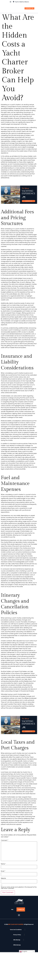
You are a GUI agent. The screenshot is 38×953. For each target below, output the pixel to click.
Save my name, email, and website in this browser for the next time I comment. (19, 888)
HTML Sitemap (17, 945)
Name (3, 864)
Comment (4, 840)
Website (3, 878)
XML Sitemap (16, 940)
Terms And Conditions (15, 929)
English (24, 951)
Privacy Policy (17, 934)
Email (3, 871)
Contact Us (29, 8)
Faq (22, 8)
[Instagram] (10, 1)
